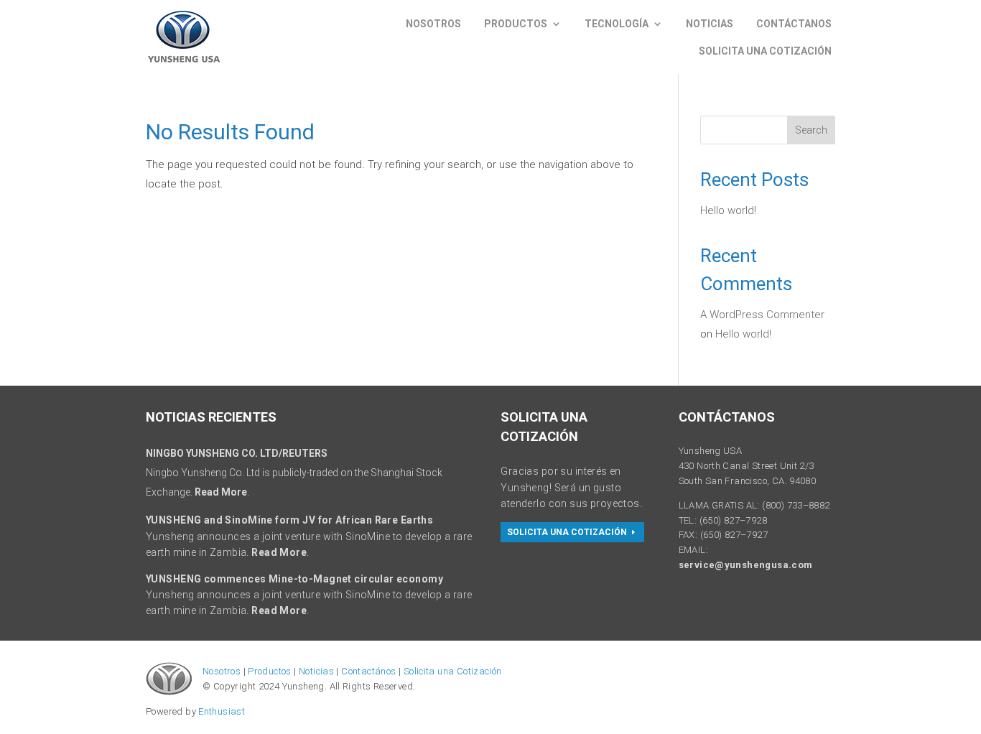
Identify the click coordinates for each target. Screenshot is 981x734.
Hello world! (728, 210)
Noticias (709, 24)
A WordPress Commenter (762, 314)
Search (811, 130)
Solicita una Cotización (453, 671)
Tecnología (616, 24)
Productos (515, 24)
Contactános (368, 671)
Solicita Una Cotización (765, 51)
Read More (221, 492)
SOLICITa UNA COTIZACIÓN (567, 532)
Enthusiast (221, 711)
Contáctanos (794, 24)
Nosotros (433, 24)
